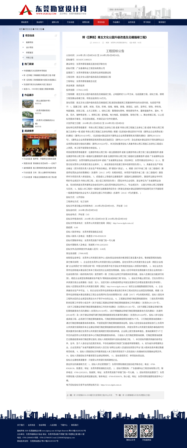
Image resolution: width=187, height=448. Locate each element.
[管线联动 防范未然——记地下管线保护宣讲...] (39, 145)
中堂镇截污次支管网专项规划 (35, 71)
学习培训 (146, 22)
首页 (21, 29)
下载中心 (64, 425)
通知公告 (55, 22)
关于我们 (20, 425)
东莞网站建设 (35, 441)
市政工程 (38, 29)
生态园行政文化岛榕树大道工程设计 (38, 84)
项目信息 (101, 22)
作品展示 (116, 22)
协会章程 (42, 425)
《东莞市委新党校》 (43, 110)
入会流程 (53, 425)
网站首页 (24, 22)
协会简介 (40, 22)
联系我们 (162, 22)
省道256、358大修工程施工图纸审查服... (39, 89)
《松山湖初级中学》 (43, 101)
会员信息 (131, 22)
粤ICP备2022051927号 (49, 441)
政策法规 (85, 22)
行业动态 (70, 22)
